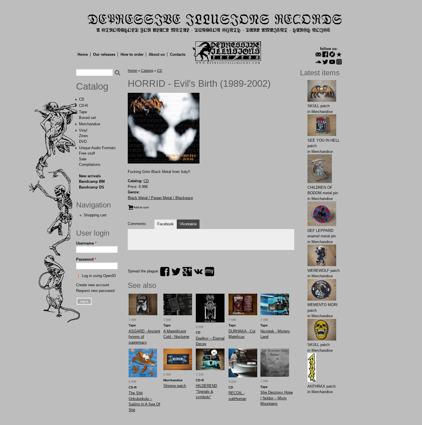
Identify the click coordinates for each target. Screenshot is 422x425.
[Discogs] (332, 54)
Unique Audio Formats (97, 148)
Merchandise (89, 124)
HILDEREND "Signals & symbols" (206, 391)
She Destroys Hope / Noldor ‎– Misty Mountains (276, 398)
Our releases (104, 54)
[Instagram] (339, 62)
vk (198, 271)
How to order (132, 54)
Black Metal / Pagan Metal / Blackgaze (160, 198)
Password (86, 259)
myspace (209, 271)
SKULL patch (318, 106)
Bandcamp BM (92, 181)
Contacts (177, 54)
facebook (164, 271)
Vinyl (83, 130)
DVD (83, 141)
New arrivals (90, 176)
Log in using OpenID (99, 276)
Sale (82, 159)
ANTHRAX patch (321, 386)
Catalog (92, 86)
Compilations (89, 164)
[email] (318, 54)
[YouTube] (332, 62)
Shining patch (174, 386)
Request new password (95, 291)
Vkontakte (188, 224)
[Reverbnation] (339, 54)
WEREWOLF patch (323, 270)
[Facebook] (325, 54)
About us (157, 54)
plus (187, 271)
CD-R (83, 105)
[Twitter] (325, 62)
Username (86, 243)
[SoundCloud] (318, 62)
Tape (83, 112)
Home (83, 54)
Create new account (92, 285)
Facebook (165, 224)
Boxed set (87, 118)
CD (81, 99)
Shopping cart (95, 215)
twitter (176, 271)
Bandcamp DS (91, 187)
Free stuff (87, 153)
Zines (83, 136)
